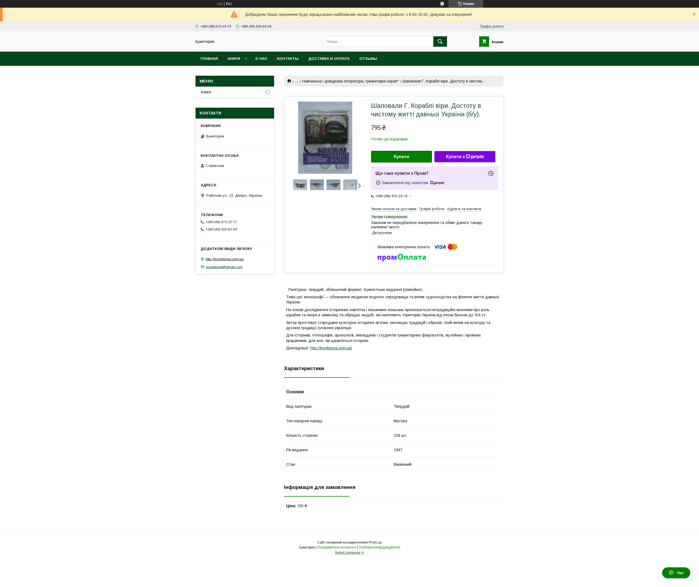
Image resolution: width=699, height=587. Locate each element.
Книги (234, 59)
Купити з (455, 156)
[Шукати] (440, 41)
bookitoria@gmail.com (224, 267)
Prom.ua (375, 542)
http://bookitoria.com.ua (225, 259)
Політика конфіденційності (379, 547)
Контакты (287, 59)
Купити (401, 156)
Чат (680, 573)
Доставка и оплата (329, 59)
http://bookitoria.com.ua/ (331, 348)
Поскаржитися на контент (336, 547)
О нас (261, 59)
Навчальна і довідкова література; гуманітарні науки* (350, 81)
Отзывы (368, 59)
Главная (209, 59)
